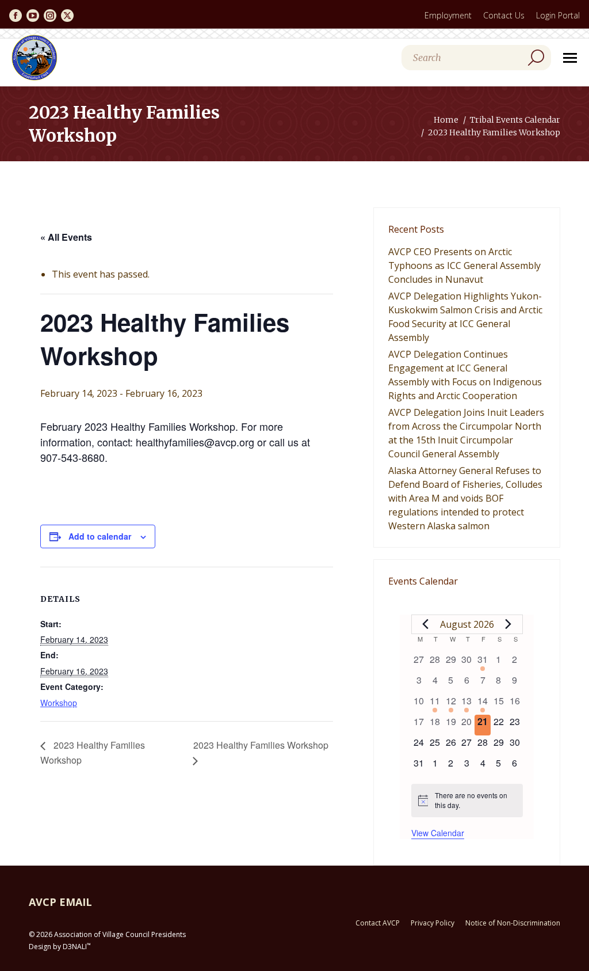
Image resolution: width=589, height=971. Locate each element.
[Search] (536, 57)
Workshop (58, 702)
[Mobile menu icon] (570, 58)
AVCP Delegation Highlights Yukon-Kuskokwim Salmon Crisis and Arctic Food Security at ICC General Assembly (465, 317)
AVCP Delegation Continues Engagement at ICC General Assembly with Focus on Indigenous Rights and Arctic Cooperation (465, 375)
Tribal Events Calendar (515, 120)
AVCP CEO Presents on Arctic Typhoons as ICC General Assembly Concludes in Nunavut (464, 265)
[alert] (467, 800)
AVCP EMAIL (60, 902)
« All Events (66, 237)
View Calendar (437, 833)
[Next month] (508, 624)
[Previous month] (426, 624)
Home (446, 120)
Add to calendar (99, 536)
